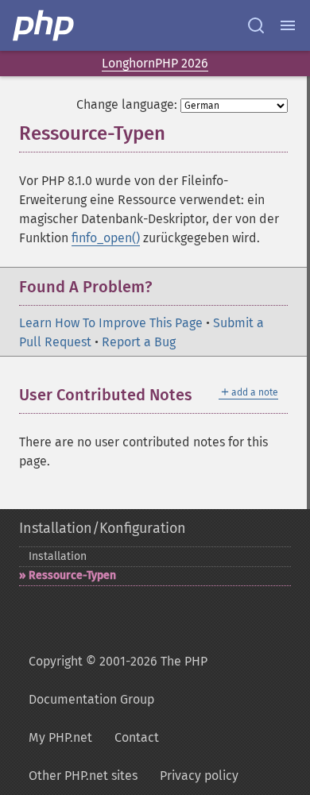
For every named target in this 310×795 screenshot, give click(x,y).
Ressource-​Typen (72, 575)
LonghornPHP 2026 (155, 63)
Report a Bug (139, 341)
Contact (136, 737)
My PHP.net (60, 737)
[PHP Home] (44, 25)
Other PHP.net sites (83, 775)
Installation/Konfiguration (102, 528)
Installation (58, 556)
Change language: (126, 104)
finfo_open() (106, 237)
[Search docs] (256, 25)
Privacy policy (199, 775)
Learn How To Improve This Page (111, 322)
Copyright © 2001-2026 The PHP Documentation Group (118, 680)
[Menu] (288, 25)
